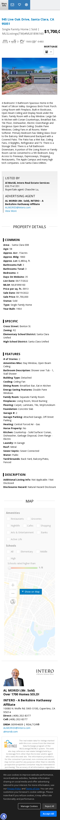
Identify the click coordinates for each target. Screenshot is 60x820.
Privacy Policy (14, 788)
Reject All (49, 806)
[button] (3, 816)
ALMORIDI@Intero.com (18, 207)
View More (11, 210)
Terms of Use (33, 788)
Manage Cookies (29, 806)
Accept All (48, 813)
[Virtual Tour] (27, 5)
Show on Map (32, 591)
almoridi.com (10, 731)
